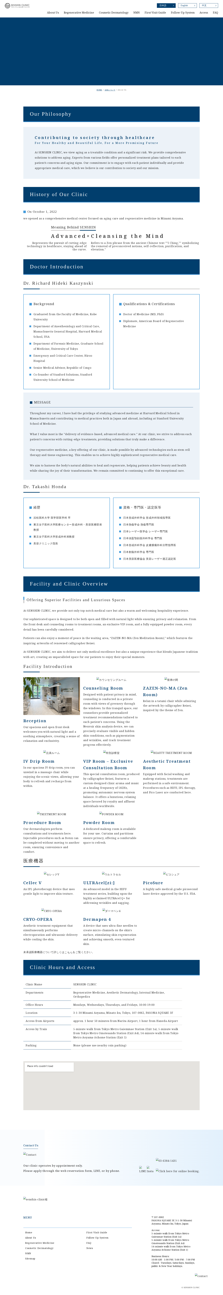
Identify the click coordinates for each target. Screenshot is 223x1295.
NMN (28, 1253)
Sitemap (30, 1258)
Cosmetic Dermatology (39, 1248)
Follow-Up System (183, 12)
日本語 (162, 5)
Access (203, 12)
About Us (30, 1237)
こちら (68, 952)
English (184, 5)
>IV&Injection (168, 14)
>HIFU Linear (168, 8)
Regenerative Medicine (39, 1242)
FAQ (215, 12)
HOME (99, 90)
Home (28, 1232)
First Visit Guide (96, 1232)
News (89, 1248)
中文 (204, 5)
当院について (110, 90)
